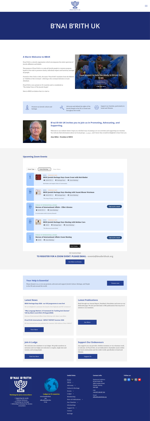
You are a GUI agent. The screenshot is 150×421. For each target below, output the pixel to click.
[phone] (136, 380)
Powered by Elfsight (76, 253)
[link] (114, 206)
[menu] (146, 6)
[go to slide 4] (101, 86)
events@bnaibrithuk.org (100, 256)
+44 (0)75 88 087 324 (99, 392)
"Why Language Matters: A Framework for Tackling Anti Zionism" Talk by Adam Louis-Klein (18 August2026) (47, 312)
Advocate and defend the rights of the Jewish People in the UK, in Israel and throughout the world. (78, 108)
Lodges (88, 133)
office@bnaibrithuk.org (100, 397)
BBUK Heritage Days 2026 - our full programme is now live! (45, 303)
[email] (125, 380)
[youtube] (139, 380)
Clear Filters (57, 169)
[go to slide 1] (97, 86)
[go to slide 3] (100, 86)
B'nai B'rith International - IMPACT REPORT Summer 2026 (44, 320)
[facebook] (128, 380)
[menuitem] (77, 379)
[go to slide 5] (103, 86)
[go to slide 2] (98, 86)
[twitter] (132, 380)
